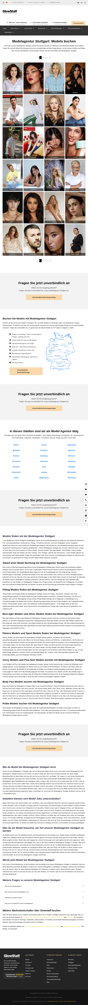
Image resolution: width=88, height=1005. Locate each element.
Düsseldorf (16, 472)
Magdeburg (44, 478)
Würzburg (72, 478)
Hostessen (28, 28)
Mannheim (72, 445)
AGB (48, 965)
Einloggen (71, 962)
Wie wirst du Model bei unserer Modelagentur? (19, 903)
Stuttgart (71, 467)
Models (27, 959)
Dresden (16, 467)
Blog (48, 982)
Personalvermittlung (52, 976)
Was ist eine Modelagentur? (13, 886)
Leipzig (44, 472)
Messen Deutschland (53, 973)
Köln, (52, 926)
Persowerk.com (52, 1001)
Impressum (50, 959)
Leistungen (14, 28)
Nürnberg (72, 461)
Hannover (44, 461)
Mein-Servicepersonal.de (68, 1001)
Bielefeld (16, 450)
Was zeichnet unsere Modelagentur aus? (17, 892)
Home (4, 28)
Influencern (60, 917)
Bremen (16, 456)
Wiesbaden (71, 472)
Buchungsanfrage (78, 23)
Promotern (52, 917)
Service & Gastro (30, 971)
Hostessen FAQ (72, 968)
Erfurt (16, 478)
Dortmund (16, 461)
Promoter (41, 28)
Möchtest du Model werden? (13, 897)
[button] (14, 975)
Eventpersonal (56, 28)
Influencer (28, 973)
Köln (44, 467)
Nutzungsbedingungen (74, 965)
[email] (78, 2)
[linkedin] (81, 2)
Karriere (49, 971)
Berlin (16, 445)
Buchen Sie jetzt (75, 926)
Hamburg (44, 456)
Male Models (44, 917)
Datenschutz (50, 968)
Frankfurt (44, 450)
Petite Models (34, 917)
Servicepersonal (74, 28)
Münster (71, 456)
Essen (44, 445)
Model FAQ (71, 971)
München (72, 450)
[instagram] (84, 2)
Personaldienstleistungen (54, 979)
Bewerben (8, 32)
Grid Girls (70, 917)
